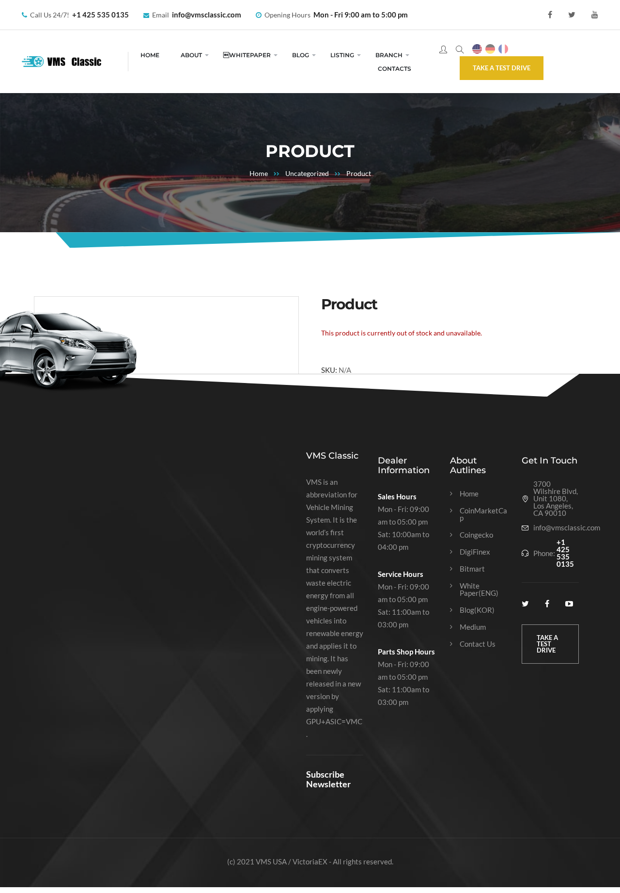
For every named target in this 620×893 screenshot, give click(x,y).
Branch (389, 55)
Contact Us (478, 644)
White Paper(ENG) (479, 589)
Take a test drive (501, 68)
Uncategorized (307, 173)
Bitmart (472, 569)
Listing (342, 55)
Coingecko (476, 535)
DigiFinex (475, 552)
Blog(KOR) (477, 610)
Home (149, 55)
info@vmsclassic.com (206, 14)
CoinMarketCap (483, 514)
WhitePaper (247, 55)
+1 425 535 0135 (100, 14)
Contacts (394, 68)
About (191, 55)
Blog (300, 55)
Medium (473, 627)
